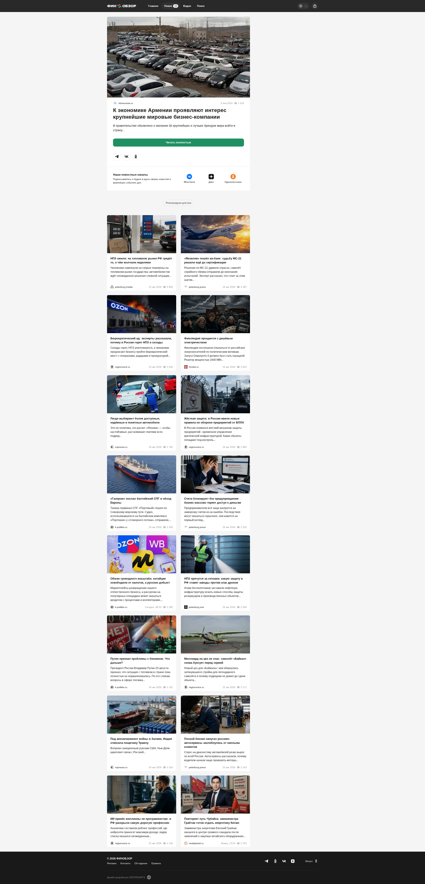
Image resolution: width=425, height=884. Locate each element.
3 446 (170, 367)
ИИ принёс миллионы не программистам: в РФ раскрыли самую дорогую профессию (140, 820)
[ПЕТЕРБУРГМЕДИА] (112, 287)
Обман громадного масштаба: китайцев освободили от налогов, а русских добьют (140, 580)
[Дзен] (292, 861)
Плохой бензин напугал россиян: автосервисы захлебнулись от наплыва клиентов (212, 742)
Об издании (140, 863)
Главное (153, 6)
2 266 (244, 607)
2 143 (244, 767)
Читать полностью (178, 142)
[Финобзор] (121, 6)
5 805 (170, 286)
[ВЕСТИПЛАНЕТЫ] (186, 843)
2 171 (244, 687)
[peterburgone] (186, 607)
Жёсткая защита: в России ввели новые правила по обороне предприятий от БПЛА (214, 420)
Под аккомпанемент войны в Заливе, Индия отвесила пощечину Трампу (141, 740)
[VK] (284, 861)
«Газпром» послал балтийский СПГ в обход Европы (140, 500)
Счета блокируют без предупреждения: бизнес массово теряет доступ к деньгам (212, 500)
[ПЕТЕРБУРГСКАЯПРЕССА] (186, 287)
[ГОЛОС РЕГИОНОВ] (112, 367)
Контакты (125, 863)
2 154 (170, 767)
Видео (187, 6)
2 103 (244, 843)
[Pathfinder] (115, 103)
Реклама (111, 863)
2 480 (244, 447)
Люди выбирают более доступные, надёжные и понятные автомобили (135, 420)
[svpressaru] (112, 447)
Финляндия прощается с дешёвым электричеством (208, 340)
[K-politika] (112, 527)
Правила (156, 863)
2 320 (244, 527)
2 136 (170, 843)
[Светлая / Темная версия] (303, 6)
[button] (117, 157)
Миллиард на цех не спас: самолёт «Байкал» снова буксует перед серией (215, 660)
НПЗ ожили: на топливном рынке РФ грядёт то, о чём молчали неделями (141, 260)
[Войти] (314, 6)
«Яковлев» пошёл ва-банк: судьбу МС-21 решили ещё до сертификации (212, 260)
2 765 (170, 447)
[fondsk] (186, 367)
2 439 (170, 527)
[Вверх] (311, 861)
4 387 (244, 286)
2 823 (244, 367)
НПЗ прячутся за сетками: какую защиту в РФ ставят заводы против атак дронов (213, 580)
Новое (170, 6)
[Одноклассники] (275, 861)
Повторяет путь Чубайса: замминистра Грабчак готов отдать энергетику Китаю (211, 820)
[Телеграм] (266, 861)
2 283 (170, 607)
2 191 (170, 687)
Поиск (201, 6)
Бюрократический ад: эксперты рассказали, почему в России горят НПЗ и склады (141, 340)
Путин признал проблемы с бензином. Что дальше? (140, 660)
